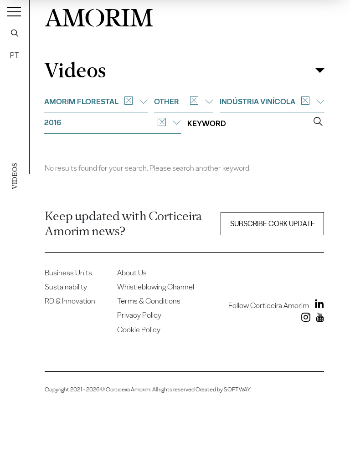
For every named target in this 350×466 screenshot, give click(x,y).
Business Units (68, 272)
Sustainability (66, 286)
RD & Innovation (70, 300)
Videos (75, 70)
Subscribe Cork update (272, 223)
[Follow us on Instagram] (304, 319)
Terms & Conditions (148, 300)
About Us (132, 272)
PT (14, 55)
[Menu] (14, 11)
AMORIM (99, 15)
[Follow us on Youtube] (318, 319)
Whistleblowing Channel (155, 286)
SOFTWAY (237, 389)
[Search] (14, 33)
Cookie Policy (138, 329)
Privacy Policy (139, 314)
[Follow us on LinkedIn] (317, 305)
